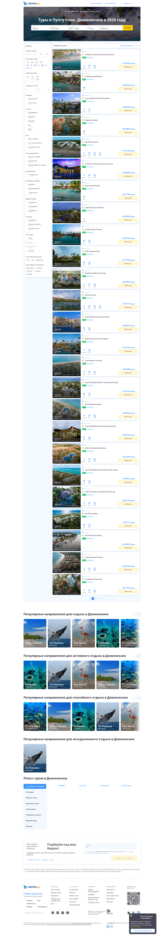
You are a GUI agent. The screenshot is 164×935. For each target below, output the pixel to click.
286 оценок (90, 320)
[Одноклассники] (63, 913)
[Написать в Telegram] (118, 3)
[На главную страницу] (33, 3)
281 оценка (90, 363)
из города (30, 792)
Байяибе (61, 786)
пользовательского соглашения (83, 923)
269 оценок (90, 451)
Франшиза (110, 890)
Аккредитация (74, 905)
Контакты (72, 902)
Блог (52, 904)
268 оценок (90, 473)
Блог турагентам (112, 896)
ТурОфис (91, 894)
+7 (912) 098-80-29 (110, 3)
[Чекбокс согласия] (86, 852)
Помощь (29, 907)
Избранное (127, 3)
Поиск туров (55, 890)
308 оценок (90, 189)
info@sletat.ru (31, 903)
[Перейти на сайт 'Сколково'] (109, 912)
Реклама (109, 902)
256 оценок (90, 516)
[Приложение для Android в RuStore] (138, 913)
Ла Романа (105, 786)
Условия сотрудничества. (53, 924)
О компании (73, 890)
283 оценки (90, 342)
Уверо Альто (126, 786)
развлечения (31, 809)
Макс (52, 860)
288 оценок (90, 298)
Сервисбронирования (93, 890)
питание (29, 826)
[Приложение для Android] (134, 913)
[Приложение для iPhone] (129, 913)
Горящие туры (56, 893)
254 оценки (90, 582)
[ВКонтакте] (58, 913)
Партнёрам (110, 899)
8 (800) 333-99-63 (96, 3)
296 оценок (90, 232)
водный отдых (31, 821)
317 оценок (90, 101)
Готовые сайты (93, 902)
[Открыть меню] (134, 3)
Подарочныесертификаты (55, 900)
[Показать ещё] (138, 614)
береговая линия (32, 803)
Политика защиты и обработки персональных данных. (76, 924)
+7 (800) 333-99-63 (33, 860)
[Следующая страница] (102, 598)
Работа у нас (74, 896)
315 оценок (90, 123)
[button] (40, 27)
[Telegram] (53, 913)
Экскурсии (54, 896)
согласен (91, 851)
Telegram (44, 860)
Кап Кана (82, 786)
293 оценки (90, 276)
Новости (72, 893)
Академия (110, 893)
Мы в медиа (73, 899)
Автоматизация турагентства (93, 898)
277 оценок (90, 407)
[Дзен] (67, 913)
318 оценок (90, 79)
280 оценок (90, 385)
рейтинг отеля (31, 798)
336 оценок (90, 57)
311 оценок (90, 167)
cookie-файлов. (135, 927)
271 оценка (90, 429)
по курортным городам (35, 786)
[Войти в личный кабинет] (138, 3)
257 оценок (90, 495)
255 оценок (90, 560)
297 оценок (90, 210)
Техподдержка (42, 907)
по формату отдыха (33, 815)
